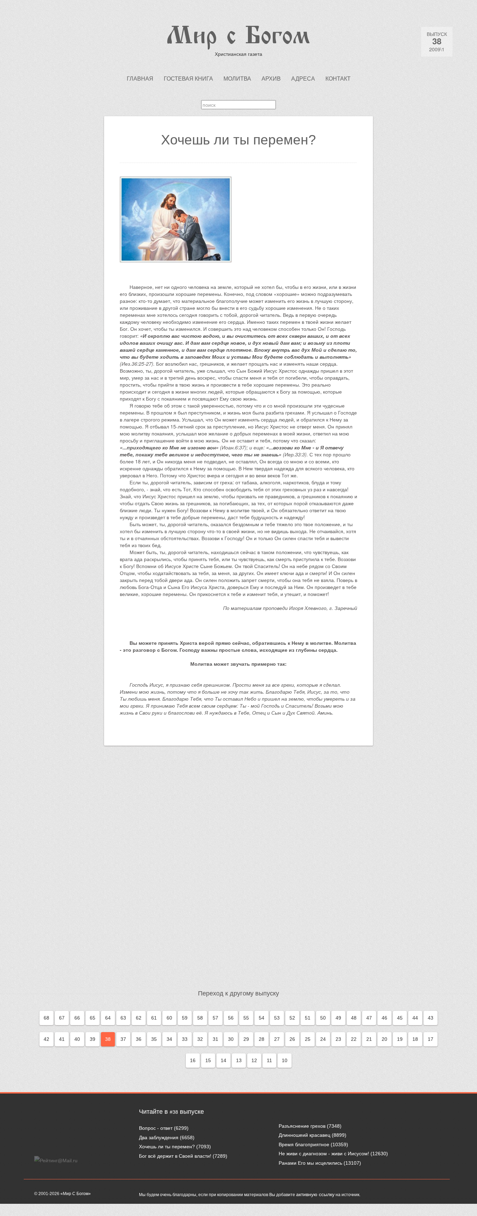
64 (108, 1018)
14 (223, 1060)
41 (62, 1039)
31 (215, 1039)
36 (138, 1039)
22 (354, 1039)
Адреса (303, 79)
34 (169, 1039)
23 (338, 1039)
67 (62, 1018)
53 (277, 1018)
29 (246, 1039)
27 (277, 1039)
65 (92, 1018)
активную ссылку (315, 1194)
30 (231, 1039)
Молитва (237, 79)
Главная (140, 79)
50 (323, 1018)
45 (400, 1018)
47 (369, 1018)
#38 (174, 1112)
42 (46, 1039)
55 (246, 1018)
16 (193, 1060)
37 (123, 1039)
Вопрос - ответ (156, 1128)
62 (138, 1018)
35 (154, 1039)
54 (261, 1018)
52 (292, 1018)
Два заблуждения (158, 1137)
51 (307, 1018)
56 (231, 1018)
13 (239, 1060)
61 (154, 1018)
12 (254, 1060)
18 (415, 1039)
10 (284, 1060)
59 (185, 1018)
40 (77, 1039)
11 (269, 1060)
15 (208, 1060)
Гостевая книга (188, 79)
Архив (271, 79)
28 (261, 1039)
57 (215, 1018)
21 (369, 1039)
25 (307, 1039)
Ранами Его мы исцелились (310, 1163)
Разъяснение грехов (302, 1126)
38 (108, 1039)
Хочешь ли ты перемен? (167, 1146)
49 (338, 1018)
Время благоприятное (304, 1144)
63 (123, 1018)
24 (323, 1039)
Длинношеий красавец (304, 1135)
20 (384, 1039)
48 (354, 1018)
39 (92, 1039)
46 (384, 1018)
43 (430, 1018)
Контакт (338, 79)
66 (77, 1018)
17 (430, 1039)
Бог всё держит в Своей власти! (175, 1156)
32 (200, 1039)
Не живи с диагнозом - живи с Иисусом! (324, 1153)
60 (169, 1018)
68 (46, 1018)
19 (400, 1039)
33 (185, 1039)
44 (415, 1018)
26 (292, 1039)
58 (200, 1018)
